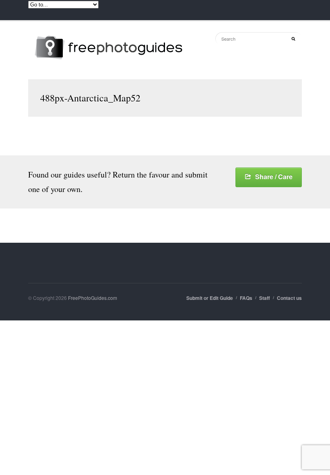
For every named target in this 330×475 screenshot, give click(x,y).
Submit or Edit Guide (209, 298)
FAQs (246, 298)
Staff (264, 298)
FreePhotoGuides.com (92, 297)
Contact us (289, 298)
